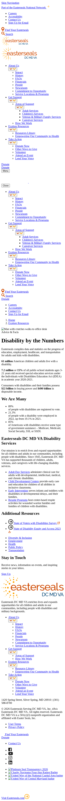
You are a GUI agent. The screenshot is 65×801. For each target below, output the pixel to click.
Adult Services (30, 110)
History (19, 75)
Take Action (15, 139)
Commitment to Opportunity (30, 91)
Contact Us (14, 19)
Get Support (15, 97)
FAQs (18, 78)
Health (12, 544)
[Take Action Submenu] (12, 143)
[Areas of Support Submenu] (19, 107)
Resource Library (24, 668)
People (19, 84)
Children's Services (32, 113)
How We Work (23, 123)
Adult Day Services (19, 472)
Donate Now (22, 146)
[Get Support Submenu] (12, 101)
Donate (5, 737)
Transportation (16, 550)
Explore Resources (18, 126)
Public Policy (15, 547)
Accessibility (15, 16)
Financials (20, 81)
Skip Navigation (10, 2)
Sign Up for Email (18, 22)
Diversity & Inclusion (20, 537)
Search (9, 34)
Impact (19, 72)
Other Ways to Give (26, 149)
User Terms (14, 724)
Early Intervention (18, 490)
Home (11, 320)
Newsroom (21, 87)
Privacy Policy (16, 727)
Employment (15, 540)
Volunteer (20, 152)
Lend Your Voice (24, 158)
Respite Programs (18, 500)
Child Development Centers (23, 481)
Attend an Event (24, 155)
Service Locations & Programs (32, 94)
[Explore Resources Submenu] (12, 130)
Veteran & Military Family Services (41, 116)
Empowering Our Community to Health (37, 136)
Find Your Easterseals (16, 30)
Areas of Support (24, 104)
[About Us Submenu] (12, 69)
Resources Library (25, 133)
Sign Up (6, 573)
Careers (12, 13)
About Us (13, 65)
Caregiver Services (32, 120)
